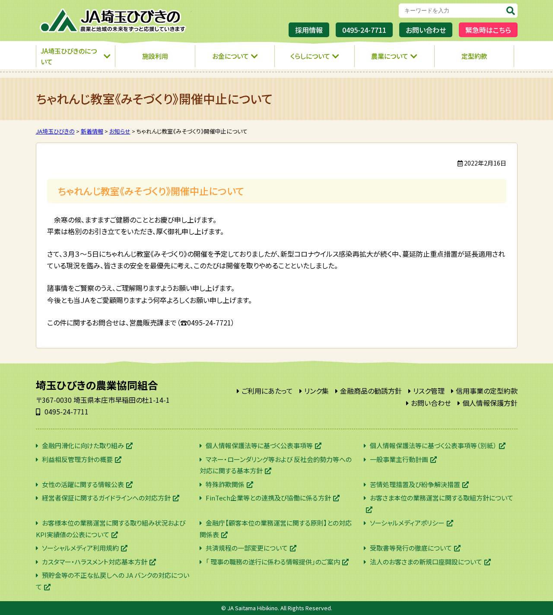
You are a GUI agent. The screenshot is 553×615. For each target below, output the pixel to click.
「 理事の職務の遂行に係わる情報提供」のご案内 (273, 561)
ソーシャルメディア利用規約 (80, 547)
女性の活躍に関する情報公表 (83, 484)
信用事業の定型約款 (487, 391)
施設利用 (155, 56)
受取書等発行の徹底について (411, 547)
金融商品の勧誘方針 (371, 391)
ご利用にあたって (267, 391)
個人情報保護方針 (490, 403)
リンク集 (316, 391)
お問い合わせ (426, 30)
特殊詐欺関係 (225, 484)
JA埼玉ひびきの (113, 20)
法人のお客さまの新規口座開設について (426, 561)
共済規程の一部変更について (247, 547)
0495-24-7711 (364, 30)
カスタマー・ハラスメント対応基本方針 (94, 561)
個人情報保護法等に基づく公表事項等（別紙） (433, 445)
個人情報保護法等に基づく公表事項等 (259, 445)
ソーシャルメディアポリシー (407, 522)
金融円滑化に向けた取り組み (83, 445)
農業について (389, 56)
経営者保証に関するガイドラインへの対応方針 (106, 497)
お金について (230, 56)
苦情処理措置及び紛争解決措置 (415, 484)
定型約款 (474, 56)
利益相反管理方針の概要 (77, 459)
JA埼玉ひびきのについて (69, 56)
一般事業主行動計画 (399, 459)
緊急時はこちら (488, 30)
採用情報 (309, 30)
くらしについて (310, 56)
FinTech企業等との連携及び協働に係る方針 (268, 497)
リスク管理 (429, 391)
